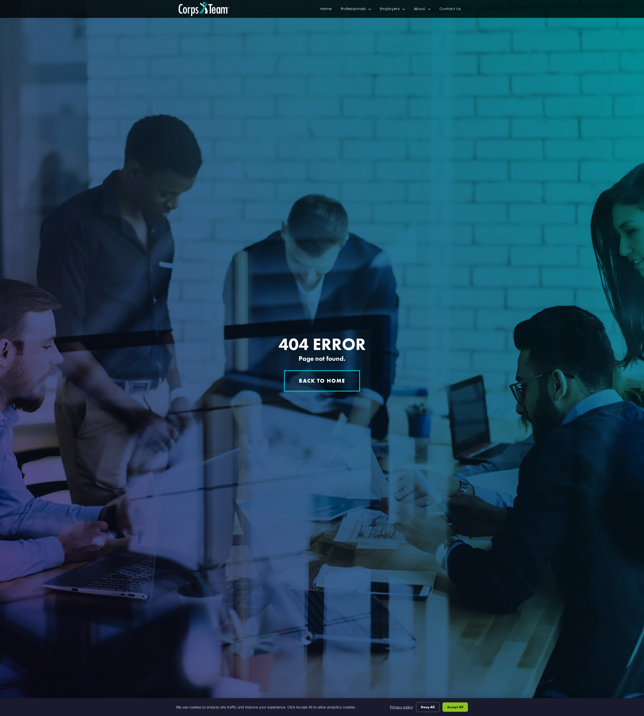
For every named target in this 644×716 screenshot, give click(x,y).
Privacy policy (401, 707)
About (424, 10)
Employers (394, 10)
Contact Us (452, 10)
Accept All (455, 707)
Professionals (358, 10)
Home (328, 10)
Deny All (428, 707)
